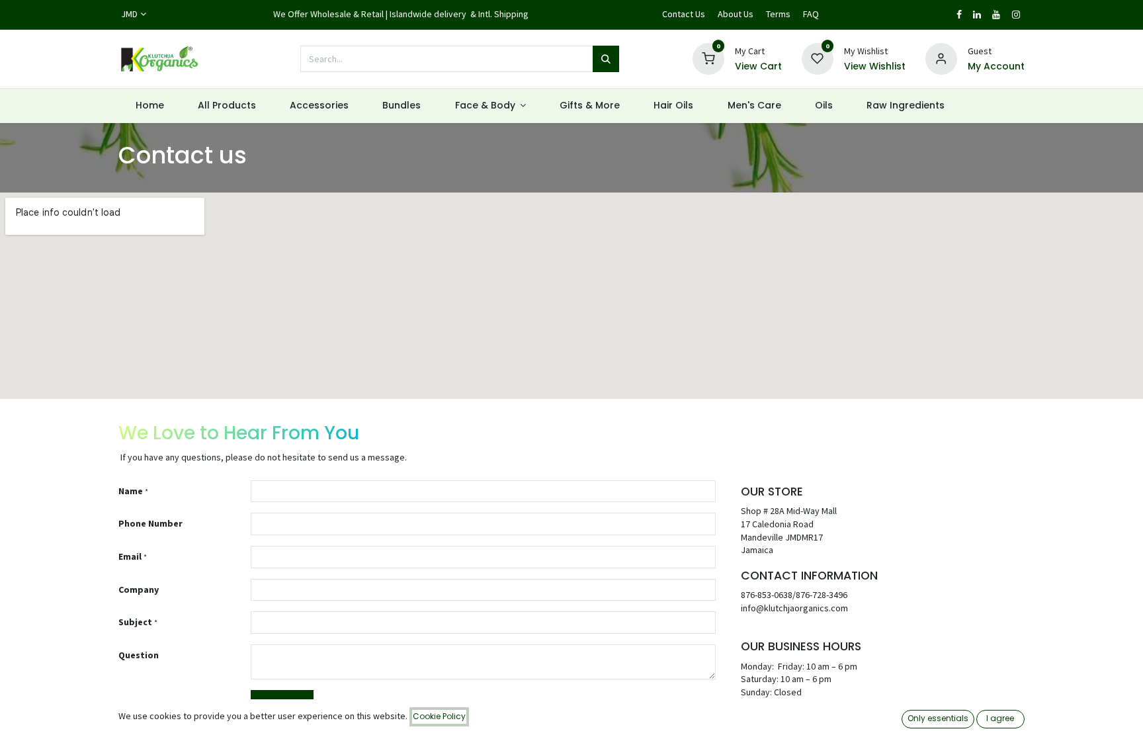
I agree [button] (1000, 718)
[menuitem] (149, 106)
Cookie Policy (439, 716)
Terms (778, 14)
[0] (708, 58)
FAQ (811, 14)
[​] (959, 14)
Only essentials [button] (938, 718)
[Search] (606, 59)
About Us (735, 14)
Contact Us (683, 14)
